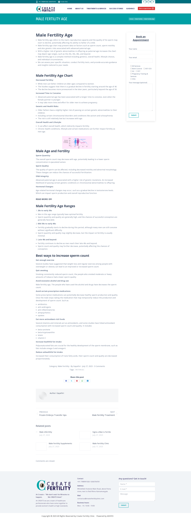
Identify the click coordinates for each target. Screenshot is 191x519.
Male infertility (45, 432)
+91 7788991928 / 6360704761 (47, 2)
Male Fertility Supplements (60, 443)
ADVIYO (110, 516)
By (76, 366)
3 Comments (99, 366)
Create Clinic (64, 2)
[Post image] (36, 432)
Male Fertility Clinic (101, 443)
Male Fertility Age (80, 369)
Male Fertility (63, 366)
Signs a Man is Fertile (102, 432)
